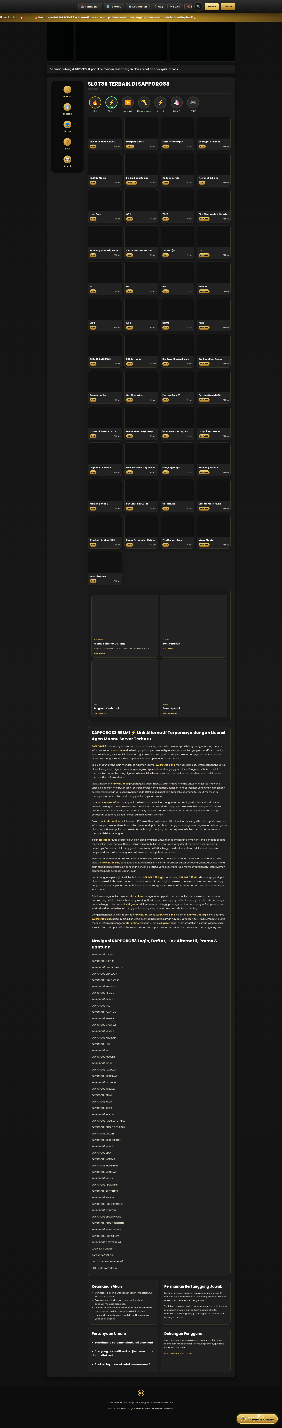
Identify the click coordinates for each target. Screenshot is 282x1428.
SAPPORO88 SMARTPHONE (106, 1216)
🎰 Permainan (90, 6)
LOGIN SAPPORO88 (102, 1248)
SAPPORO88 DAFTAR (103, 961)
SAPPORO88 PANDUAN (104, 1069)
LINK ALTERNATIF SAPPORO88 (107, 1261)
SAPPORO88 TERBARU (103, 1088)
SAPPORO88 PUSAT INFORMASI (108, 1127)
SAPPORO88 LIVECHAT (104, 1024)
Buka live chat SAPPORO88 (178, 1353)
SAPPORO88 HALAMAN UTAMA (108, 1120)
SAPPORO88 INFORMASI (105, 1076)
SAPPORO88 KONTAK (103, 1159)
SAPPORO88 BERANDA (104, 986)
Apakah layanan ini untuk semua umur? (122, 1364)
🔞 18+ (191, 6)
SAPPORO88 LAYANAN (104, 1082)
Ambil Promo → (100, 653)
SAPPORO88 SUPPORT (104, 1018)
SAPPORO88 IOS (101, 1044)
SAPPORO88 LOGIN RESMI (105, 1236)
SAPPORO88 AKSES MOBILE (106, 1229)
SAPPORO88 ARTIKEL (103, 1146)
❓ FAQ (158, 6)
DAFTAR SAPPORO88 (103, 1255)
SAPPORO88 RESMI (102, 1095)
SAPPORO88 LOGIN (102, 954)
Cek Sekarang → (170, 713)
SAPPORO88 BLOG (102, 1152)
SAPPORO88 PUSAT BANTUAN (108, 1223)
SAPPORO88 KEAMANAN (105, 1165)
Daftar (228, 6)
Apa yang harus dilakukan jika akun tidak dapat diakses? (122, 1353)
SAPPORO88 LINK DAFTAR (105, 980)
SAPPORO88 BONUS (102, 999)
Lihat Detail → (169, 648)
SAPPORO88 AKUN (102, 1063)
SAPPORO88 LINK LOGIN (105, 973)
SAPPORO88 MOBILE (103, 1031)
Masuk (212, 6)
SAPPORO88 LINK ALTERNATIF (107, 967)
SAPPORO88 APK (101, 1050)
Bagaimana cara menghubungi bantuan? (123, 1342)
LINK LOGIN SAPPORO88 (105, 1268)
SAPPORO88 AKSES (102, 1108)
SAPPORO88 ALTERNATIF (105, 1191)
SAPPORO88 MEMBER (103, 1056)
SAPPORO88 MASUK (102, 1178)
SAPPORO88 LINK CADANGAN (107, 1204)
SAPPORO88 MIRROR (103, 1197)
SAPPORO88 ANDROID (104, 1037)
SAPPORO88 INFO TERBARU (106, 1140)
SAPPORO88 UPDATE (103, 1133)
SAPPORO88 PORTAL (103, 1114)
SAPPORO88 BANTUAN (104, 1012)
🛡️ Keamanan (138, 6)
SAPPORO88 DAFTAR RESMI (106, 1242)
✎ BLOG (175, 6)
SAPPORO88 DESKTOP (104, 1210)
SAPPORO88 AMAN (102, 1101)
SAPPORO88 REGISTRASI (105, 1184)
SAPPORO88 (99, 746)
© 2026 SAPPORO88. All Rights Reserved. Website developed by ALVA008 (141, 1408)
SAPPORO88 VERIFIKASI (104, 1172)
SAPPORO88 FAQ (101, 1005)
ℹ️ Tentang (113, 6)
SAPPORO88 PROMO (103, 992)
